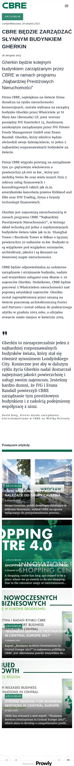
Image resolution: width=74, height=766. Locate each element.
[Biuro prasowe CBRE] (14, 9)
